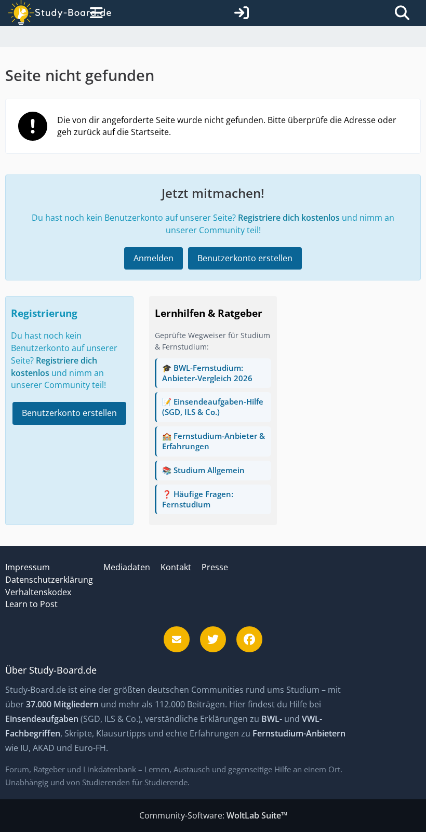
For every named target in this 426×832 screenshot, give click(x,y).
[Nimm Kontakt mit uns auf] (177, 639)
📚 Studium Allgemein (203, 470)
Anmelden (154, 258)
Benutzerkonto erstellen (244, 258)
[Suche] (402, 13)
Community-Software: (213, 815)
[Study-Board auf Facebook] (249, 639)
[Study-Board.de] (47, 13)
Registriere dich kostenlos (289, 217)
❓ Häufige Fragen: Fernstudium (197, 499)
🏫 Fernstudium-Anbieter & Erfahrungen (213, 441)
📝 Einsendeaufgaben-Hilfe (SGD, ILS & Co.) (212, 406)
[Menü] (94, 13)
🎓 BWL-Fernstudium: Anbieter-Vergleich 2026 (207, 373)
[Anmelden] (241, 13)
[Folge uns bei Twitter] (213, 639)
